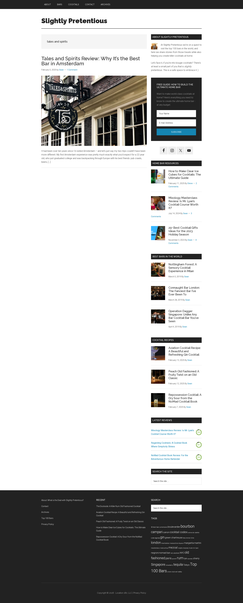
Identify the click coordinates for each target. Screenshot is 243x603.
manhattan (165, 543)
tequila (178, 564)
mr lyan (195, 548)
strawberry (169, 565)
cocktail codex (178, 532)
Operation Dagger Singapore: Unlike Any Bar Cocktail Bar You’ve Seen (183, 316)
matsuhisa (164, 548)
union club (171, 572)
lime (192, 538)
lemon (188, 538)
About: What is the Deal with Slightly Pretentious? (62, 500)
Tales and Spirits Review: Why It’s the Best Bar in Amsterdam (90, 60)
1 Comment (72, 70)
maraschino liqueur (177, 543)
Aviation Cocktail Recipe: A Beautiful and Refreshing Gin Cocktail (184, 351)
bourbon (187, 526)
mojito (180, 548)
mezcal (173, 547)
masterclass (155, 548)
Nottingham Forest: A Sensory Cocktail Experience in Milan (182, 268)
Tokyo (186, 565)
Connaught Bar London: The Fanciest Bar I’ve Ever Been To (184, 291)
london (156, 543)
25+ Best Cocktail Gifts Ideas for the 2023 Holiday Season (183, 231)
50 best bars (155, 527)
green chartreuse (173, 537)
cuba (152, 538)
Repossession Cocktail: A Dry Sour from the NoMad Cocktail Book (184, 398)
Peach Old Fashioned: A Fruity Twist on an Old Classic (183, 375)
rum (180, 558)
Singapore (158, 564)
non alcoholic (174, 553)
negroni (155, 552)
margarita (189, 543)
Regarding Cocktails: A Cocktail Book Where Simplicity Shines (169, 445)
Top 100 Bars (47, 518)
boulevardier (174, 527)
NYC (182, 552)
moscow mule (188, 548)
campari (157, 532)
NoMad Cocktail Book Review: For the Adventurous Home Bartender (169, 457)
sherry (196, 558)
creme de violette (193, 533)
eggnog (157, 538)
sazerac (190, 559)
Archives (45, 512)
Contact (44, 506)
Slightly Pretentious (74, 21)
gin (162, 537)
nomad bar (164, 552)
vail (176, 572)
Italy (184, 538)
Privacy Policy (47, 524)
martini (197, 543)
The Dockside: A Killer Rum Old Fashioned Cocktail (118, 506)
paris (169, 558)
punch (174, 559)
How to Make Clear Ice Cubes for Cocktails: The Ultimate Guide (184, 174)
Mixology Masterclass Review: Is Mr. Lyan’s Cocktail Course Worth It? (183, 203)
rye (185, 558)
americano (163, 527)
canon (166, 532)
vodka (180, 572)
